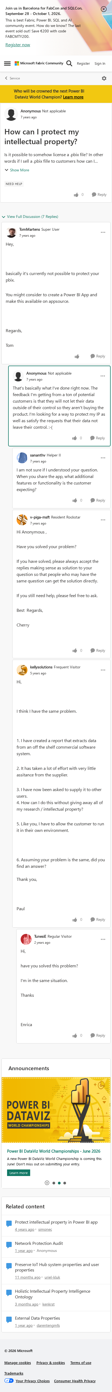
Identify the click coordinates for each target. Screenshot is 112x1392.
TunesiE (40, 936)
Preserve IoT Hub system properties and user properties (57, 1267)
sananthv (37, 455)
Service (15, 78)
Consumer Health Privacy (75, 1380)
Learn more (73, 97)
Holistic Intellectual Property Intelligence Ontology (52, 1294)
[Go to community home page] (39, 63)
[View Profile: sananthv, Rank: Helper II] (22, 457)
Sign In (100, 63)
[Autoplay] (47, 1183)
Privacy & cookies (50, 1362)
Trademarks (13, 1373)
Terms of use (80, 1362)
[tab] (53, 1183)
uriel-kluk (52, 1277)
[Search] (69, 63)
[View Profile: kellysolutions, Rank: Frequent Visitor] (22, 670)
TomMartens (29, 229)
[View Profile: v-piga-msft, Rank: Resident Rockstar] (22, 519)
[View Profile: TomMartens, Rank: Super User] (11, 232)
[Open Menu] (104, 78)
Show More (19, 169)
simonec (45, 1229)
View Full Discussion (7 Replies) (32, 216)
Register (83, 63)
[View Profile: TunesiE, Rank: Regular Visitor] (26, 939)
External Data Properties (37, 1318)
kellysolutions (41, 666)
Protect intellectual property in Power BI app (56, 1222)
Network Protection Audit (39, 1243)
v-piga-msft (40, 517)
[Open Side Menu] (7, 63)
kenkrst (48, 1304)
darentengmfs (48, 1325)
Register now (17, 44)
